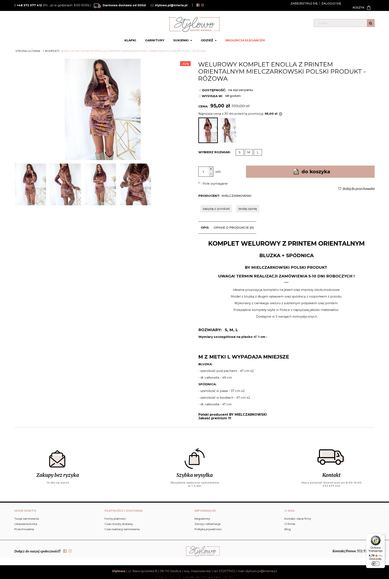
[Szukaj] (370, 23)
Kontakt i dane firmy (297, 518)
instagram (202, 5)
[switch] (376, 563)
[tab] (204, 227)
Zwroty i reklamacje (207, 523)
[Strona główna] (194, 24)
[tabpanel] (286, 330)
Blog (287, 529)
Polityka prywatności (208, 529)
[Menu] (382, 535)
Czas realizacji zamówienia (122, 529)
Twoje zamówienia (26, 518)
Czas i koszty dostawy (119, 523)
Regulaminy (202, 518)
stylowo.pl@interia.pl (261, 571)
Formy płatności (115, 518)
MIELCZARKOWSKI (236, 196)
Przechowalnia (24, 529)
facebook (198, 5)
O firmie (289, 523)
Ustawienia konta (25, 523)
